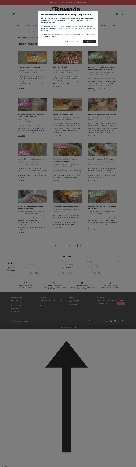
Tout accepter (89, 41)
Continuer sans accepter (71, 41)
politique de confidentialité (65, 34)
